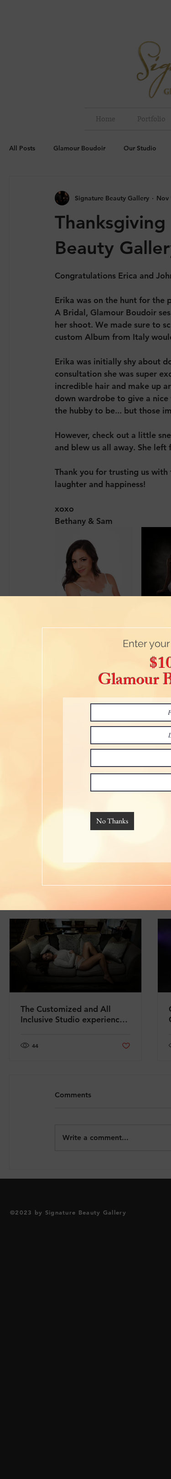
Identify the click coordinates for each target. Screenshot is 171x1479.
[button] (112, 821)
